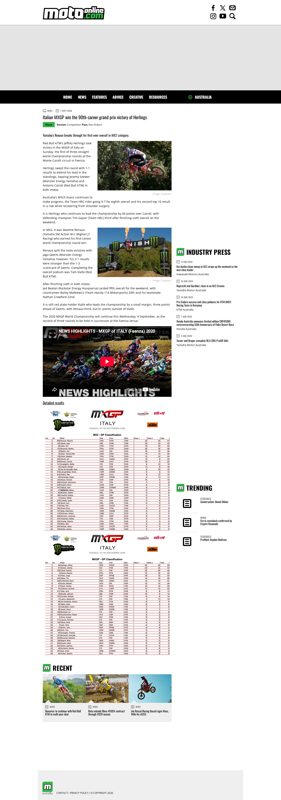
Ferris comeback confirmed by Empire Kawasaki (216, 522)
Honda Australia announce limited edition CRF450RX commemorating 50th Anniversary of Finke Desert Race (205, 323)
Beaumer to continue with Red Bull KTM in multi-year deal (63, 712)
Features (99, 97)
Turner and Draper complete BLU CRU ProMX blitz (202, 340)
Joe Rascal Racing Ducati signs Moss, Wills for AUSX (150, 712)
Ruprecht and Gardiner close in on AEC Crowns (200, 286)
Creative (136, 97)
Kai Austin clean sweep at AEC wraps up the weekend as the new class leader (207, 268)
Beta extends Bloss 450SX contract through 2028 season (106, 712)
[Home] (74, 13)
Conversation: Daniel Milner (214, 502)
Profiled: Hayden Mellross (213, 539)
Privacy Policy (79, 793)
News (82, 97)
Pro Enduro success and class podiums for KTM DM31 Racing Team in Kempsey (203, 303)
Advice (118, 97)
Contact (62, 793)
